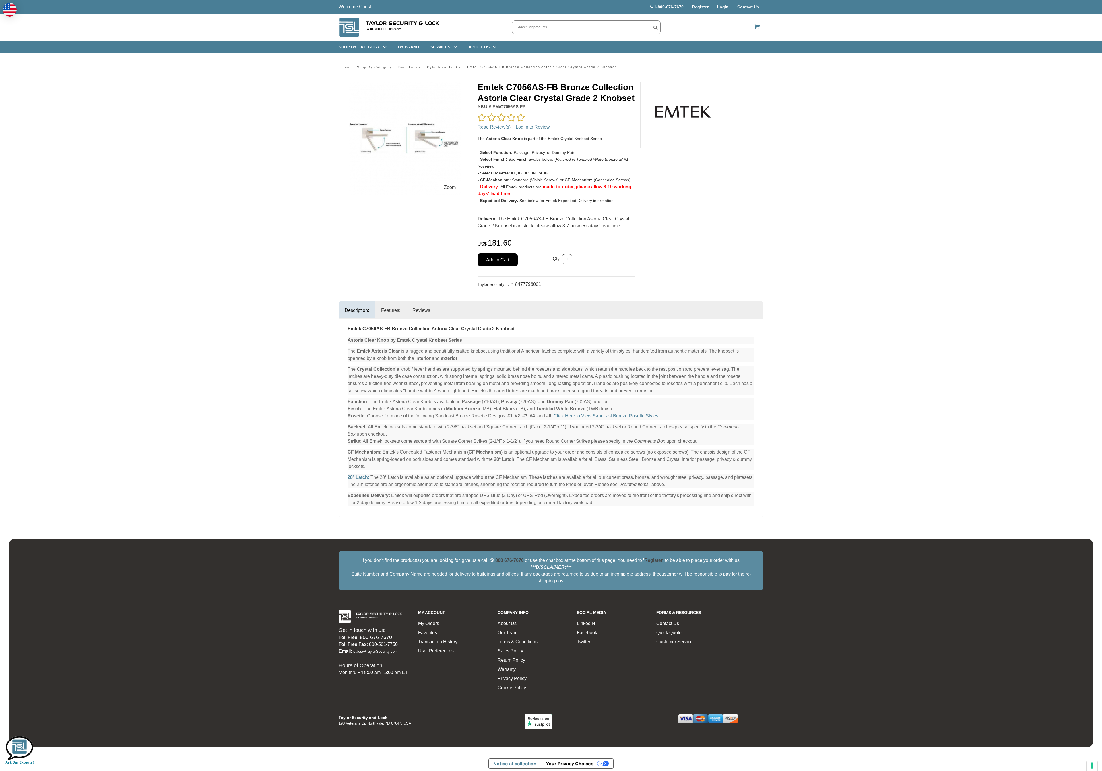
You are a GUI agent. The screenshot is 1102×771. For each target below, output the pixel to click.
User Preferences (436, 650)
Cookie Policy (512, 687)
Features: (390, 310)
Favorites (427, 632)
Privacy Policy (512, 678)
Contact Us (748, 7)
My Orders (428, 623)
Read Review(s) (494, 127)
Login (723, 7)
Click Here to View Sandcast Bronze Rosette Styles (606, 415)
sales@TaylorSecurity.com (375, 651)
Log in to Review (533, 127)
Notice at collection (514, 763)
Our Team (507, 632)
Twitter (583, 641)
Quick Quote (669, 632)
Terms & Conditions (518, 641)
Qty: (557, 259)
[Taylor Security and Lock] (389, 27)
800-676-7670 (376, 637)
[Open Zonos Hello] (10, 10)
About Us (507, 623)
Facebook (587, 632)
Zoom (450, 187)
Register (700, 7)
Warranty (507, 669)
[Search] (656, 27)
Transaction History (437, 641)
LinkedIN (586, 623)
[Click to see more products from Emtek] (682, 112)
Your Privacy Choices (569, 763)
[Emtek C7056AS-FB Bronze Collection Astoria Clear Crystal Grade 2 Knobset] (405, 85)
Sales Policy (510, 650)
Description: (357, 310)
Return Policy (511, 660)
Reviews (421, 310)
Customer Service (674, 641)
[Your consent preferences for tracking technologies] (1092, 765)
